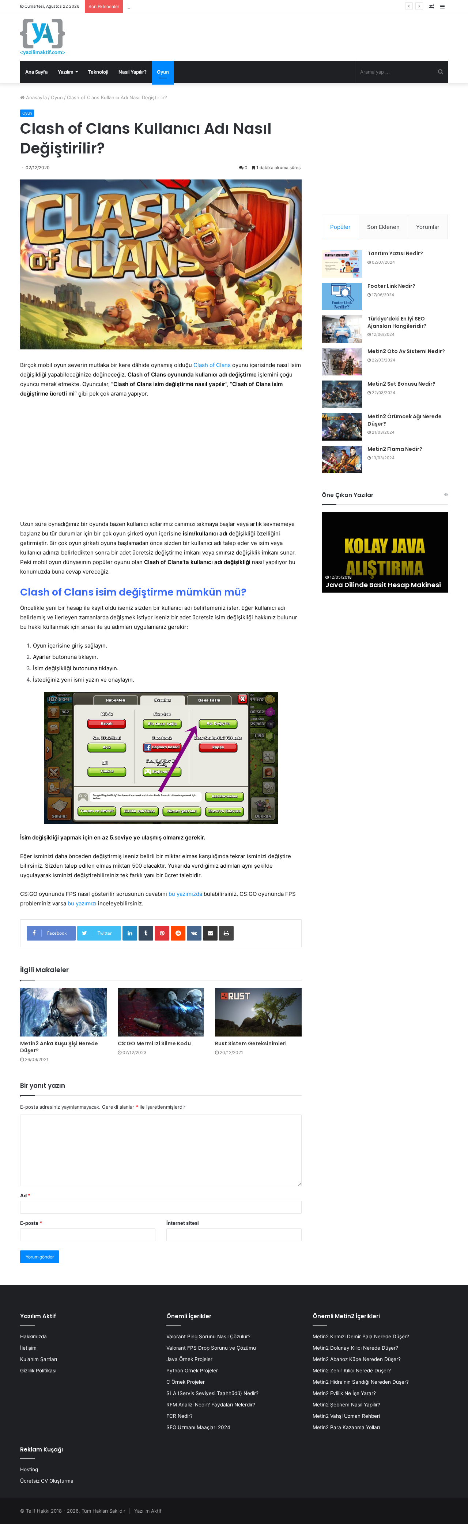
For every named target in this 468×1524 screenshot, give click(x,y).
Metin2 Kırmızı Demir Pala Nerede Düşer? (361, 1336)
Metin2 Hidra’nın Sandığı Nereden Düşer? (361, 1382)
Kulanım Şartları (38, 1359)
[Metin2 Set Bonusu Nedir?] (342, 394)
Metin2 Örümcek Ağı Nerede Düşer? (404, 420)
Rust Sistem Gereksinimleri (251, 1043)
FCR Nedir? (179, 1416)
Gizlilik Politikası (38, 1370)
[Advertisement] (161, 459)
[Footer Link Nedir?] (342, 296)
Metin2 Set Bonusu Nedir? (401, 384)
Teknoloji (98, 72)
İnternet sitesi (182, 1223)
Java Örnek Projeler (189, 1359)
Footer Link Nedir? (391, 286)
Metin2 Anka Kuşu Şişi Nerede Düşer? (59, 1047)
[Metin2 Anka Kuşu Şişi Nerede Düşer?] (63, 1012)
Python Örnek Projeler (192, 1370)
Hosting (29, 1469)
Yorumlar (427, 226)
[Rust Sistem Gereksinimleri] (258, 1012)
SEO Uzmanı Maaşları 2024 (198, 1427)
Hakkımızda (33, 1336)
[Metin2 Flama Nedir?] (342, 459)
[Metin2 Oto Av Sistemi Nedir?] (342, 361)
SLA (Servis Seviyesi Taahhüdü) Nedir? (212, 1393)
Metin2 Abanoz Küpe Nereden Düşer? (357, 1359)
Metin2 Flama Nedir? (394, 449)
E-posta (31, 1223)
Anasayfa (35, 97)
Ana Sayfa (36, 72)
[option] (385, 552)
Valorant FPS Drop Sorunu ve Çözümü (211, 1348)
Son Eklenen (383, 226)
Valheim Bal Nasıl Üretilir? (368, 584)
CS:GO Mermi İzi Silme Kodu (154, 1043)
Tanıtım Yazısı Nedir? (395, 253)
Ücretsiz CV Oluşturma (46, 1481)
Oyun (163, 72)
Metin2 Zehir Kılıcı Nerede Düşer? (352, 1370)
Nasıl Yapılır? (132, 72)
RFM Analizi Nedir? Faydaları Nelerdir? (210, 1405)
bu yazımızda (185, 893)
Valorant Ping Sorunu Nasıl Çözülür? (208, 1336)
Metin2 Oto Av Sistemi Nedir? (160, 6)
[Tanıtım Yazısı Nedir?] (342, 264)
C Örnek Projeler (185, 1382)
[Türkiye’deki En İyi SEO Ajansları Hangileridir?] (342, 329)
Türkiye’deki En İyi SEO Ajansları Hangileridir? (397, 322)
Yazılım (65, 72)
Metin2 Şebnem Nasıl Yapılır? (346, 1405)
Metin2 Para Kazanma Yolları (346, 1427)
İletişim (28, 1348)
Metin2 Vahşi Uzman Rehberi (346, 1416)
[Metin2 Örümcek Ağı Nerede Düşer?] (342, 427)
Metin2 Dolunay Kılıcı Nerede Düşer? (355, 1348)
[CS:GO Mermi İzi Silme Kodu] (161, 1012)
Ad (25, 1195)
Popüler (340, 226)
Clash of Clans (212, 364)
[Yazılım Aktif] (42, 37)
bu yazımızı (82, 903)
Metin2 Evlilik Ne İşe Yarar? (344, 1393)
